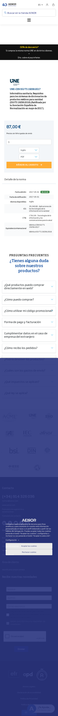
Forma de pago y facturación (22, 322)
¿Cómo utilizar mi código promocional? (28, 310)
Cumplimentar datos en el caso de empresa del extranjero (25, 334)
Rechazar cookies (29, 552)
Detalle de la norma (15, 179)
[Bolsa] (53, 4)
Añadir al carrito (27, 165)
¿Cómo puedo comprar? (19, 299)
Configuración (13, 540)
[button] (40, 4)
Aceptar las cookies (29, 546)
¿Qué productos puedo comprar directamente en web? (24, 286)
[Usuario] (47, 4)
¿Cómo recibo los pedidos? (20, 348)
